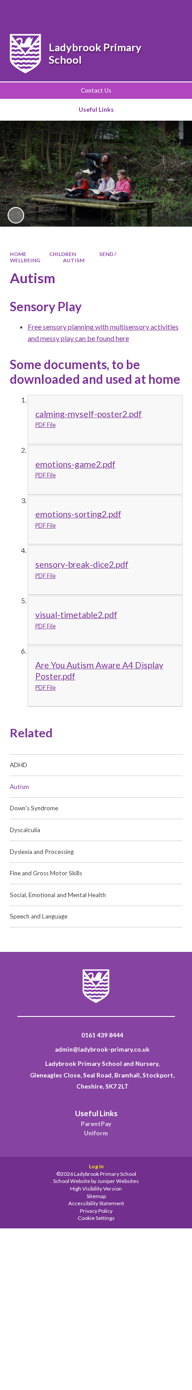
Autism (73, 260)
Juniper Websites (118, 1181)
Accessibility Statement (96, 1203)
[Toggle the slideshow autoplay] (16, 215)
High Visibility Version (96, 1188)
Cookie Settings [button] (96, 1218)
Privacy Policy (96, 1210)
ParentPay (96, 1123)
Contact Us (96, 90)
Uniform (96, 1133)
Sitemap (96, 1196)
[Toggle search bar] (126, 12)
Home (18, 254)
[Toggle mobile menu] (173, 12)
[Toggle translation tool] (149, 12)
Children (62, 254)
